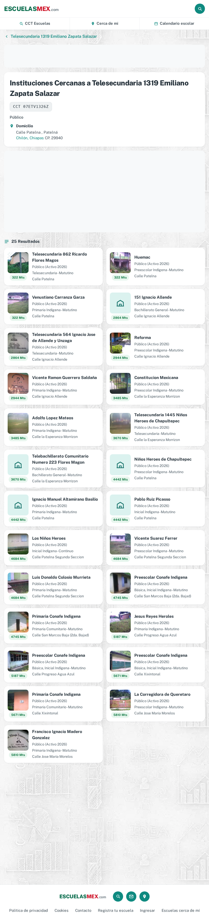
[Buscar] (200, 9)
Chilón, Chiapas (30, 138)
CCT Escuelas (37, 23)
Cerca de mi (107, 23)
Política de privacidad (28, 910)
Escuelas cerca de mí (181, 910)
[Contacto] (131, 896)
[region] (104, 56)
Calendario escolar (177, 23)
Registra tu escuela (115, 910)
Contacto (83, 910)
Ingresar (147, 910)
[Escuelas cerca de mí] (144, 896)
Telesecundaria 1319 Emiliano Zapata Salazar (54, 36)
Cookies (62, 910)
